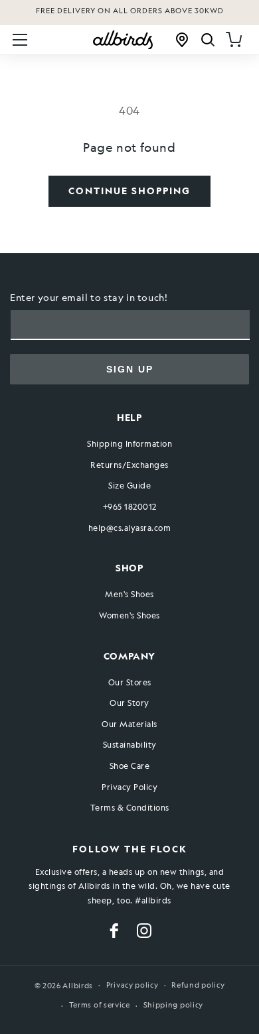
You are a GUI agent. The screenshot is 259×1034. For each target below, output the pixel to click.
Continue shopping (129, 190)
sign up (129, 369)
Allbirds (77, 985)
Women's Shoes (129, 615)
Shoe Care (130, 765)
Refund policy (197, 985)
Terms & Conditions (129, 807)
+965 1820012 (130, 506)
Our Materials (129, 723)
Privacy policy (132, 985)
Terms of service (99, 1005)
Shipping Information (129, 443)
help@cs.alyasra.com (129, 527)
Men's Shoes (129, 594)
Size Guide (129, 485)
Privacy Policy (129, 786)
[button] (20, 40)
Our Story (129, 702)
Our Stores (129, 682)
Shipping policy (173, 1005)
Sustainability (130, 744)
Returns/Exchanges (129, 464)
